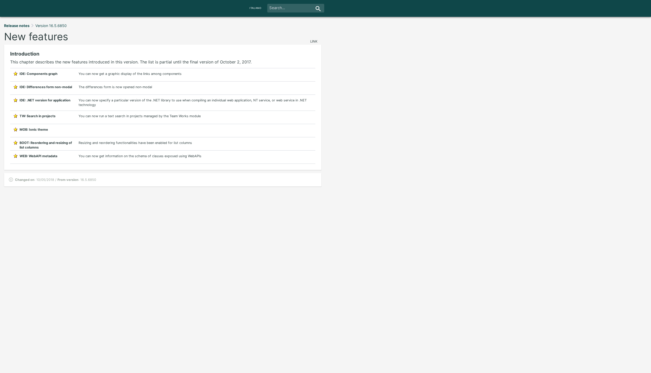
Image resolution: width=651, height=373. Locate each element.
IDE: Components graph (38, 74)
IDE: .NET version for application (45, 100)
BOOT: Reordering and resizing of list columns (46, 144)
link (313, 41)
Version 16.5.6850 (51, 25)
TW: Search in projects (37, 116)
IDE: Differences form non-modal (46, 87)
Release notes (16, 25)
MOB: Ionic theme (34, 129)
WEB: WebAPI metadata (38, 156)
